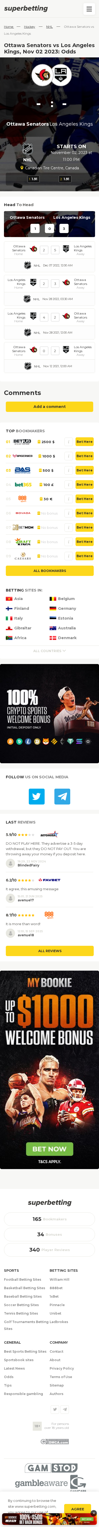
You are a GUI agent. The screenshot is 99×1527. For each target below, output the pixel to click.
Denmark (67, 638)
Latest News (14, 1368)
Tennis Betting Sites (21, 1313)
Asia (18, 599)
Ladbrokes (59, 1322)
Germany (67, 608)
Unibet (55, 1313)
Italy (18, 618)
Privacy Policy (62, 1368)
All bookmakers (50, 571)
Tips (8, 1385)
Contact (56, 1351)
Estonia (65, 618)
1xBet (54, 1296)
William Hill (59, 1279)
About (55, 1360)
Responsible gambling (23, 1394)
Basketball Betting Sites (24, 1288)
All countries (47, 651)
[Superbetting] (49, 8)
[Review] (68, 442)
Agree (77, 1509)
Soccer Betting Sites (21, 1305)
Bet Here (85, 442)
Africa (20, 638)
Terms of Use (61, 1377)
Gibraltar (22, 628)
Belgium (66, 599)
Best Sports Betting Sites (25, 1351)
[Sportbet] (50, 1202)
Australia (67, 628)
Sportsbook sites (19, 1360)
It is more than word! (23, 924)
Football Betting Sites (22, 1279)
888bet (56, 1288)
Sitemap (57, 1385)
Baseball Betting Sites (23, 1296)
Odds (8, 1377)
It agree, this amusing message (32, 889)
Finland (21, 608)
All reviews (50, 951)
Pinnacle (57, 1305)
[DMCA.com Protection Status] (54, 1443)
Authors (56, 1394)
